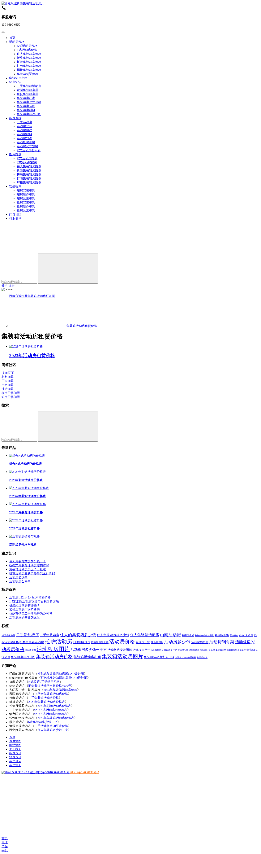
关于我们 (15, 749)
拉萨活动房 (58, 641)
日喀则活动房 (81, 642)
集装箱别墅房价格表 (236, 650)
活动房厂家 (143, 642)
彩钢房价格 (188, 635)
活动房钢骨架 (221, 641)
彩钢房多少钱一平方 (204, 635)
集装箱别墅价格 (27, 74)
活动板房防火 (157, 650)
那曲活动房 (194, 650)
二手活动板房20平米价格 (51, 726)
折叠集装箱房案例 (29, 170)
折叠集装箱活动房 (31, 642)
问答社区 (15, 214)
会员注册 (15, 765)
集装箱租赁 (202, 657)
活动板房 (242, 642)
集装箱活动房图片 (122, 656)
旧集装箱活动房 (100, 642)
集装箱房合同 (26, 106)
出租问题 (8, 385)
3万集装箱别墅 (8, 635)
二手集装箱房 (49, 635)
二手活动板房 (27, 635)
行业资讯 (15, 218)
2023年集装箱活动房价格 (26, 512)
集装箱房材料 (26, 110)
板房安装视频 (26, 202)
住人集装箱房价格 (29, 53)
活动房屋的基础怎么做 (24, 617)
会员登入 (15, 761)
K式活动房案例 (27, 158)
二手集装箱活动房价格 (43, 697)
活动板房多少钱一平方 (89, 650)
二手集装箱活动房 (29, 86)
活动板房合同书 (20, 581)
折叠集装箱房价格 (29, 57)
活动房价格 (16, 41)
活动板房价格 (26, 142)
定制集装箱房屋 (27, 90)
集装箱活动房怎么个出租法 (27, 569)
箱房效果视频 (26, 198)
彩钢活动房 (246, 635)
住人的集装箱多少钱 (78, 635)
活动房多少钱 (177, 641)
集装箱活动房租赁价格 (185, 657)
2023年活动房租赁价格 (32, 355)
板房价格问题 (11, 393)
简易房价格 (183, 650)
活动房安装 (24, 126)
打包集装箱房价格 (29, 66)
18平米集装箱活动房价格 (51, 693)
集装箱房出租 (18, 78)
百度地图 (15, 741)
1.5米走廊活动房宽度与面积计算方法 (34, 601)
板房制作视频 (26, 206)
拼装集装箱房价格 (29, 62)
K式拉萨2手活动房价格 (44, 681)
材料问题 (8, 377)
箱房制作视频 (26, 194)
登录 (5, 285)
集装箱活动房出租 (87, 657)
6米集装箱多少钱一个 (42, 722)
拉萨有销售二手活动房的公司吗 (30, 613)
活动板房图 (30, 650)
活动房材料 (24, 134)
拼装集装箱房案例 (29, 174)
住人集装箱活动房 (144, 635)
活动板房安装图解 (120, 649)
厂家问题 (8, 381)
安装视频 (15, 186)
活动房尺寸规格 (27, 146)
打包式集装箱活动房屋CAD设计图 (60, 673)
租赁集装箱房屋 (27, 94)
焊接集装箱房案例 (29, 182)
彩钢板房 (234, 635)
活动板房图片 (53, 649)
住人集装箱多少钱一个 (52, 730)
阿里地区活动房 (207, 650)
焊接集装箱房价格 (29, 70)
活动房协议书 (18, 577)
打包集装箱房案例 (29, 178)
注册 (11, 285)
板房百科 (15, 118)
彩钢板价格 (222, 635)
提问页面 (8, 372)
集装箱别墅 (221, 650)
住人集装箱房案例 (29, 166)
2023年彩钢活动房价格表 (26, 480)
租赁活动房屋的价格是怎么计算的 (32, 573)
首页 (12, 37)
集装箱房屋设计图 (29, 114)
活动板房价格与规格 (23, 544)
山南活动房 (170, 634)
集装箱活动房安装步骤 (159, 657)
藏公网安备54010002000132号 (49, 772)
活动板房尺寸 (141, 649)
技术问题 (8, 389)
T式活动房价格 (27, 49)
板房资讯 (15, 753)
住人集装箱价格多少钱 (113, 635)
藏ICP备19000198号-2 (84, 772)
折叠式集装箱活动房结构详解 (29, 565)
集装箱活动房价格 (54, 656)
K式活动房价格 (27, 45)
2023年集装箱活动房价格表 (27, 496)
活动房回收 (24, 130)
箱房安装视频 (26, 190)
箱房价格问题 (11, 397)
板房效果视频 (26, 210)
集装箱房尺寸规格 (29, 102)
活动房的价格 (199, 642)
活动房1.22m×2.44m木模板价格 (30, 597)
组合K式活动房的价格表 (25, 463)
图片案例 (15, 154)
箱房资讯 (15, 757)
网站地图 (15, 745)
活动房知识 (24, 138)
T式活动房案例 (27, 162)
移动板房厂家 (170, 650)
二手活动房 (24, 122)
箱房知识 (15, 82)
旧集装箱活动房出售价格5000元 (49, 685)
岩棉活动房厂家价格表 (24, 609)
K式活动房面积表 (29, 150)
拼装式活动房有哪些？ (24, 605)
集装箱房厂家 (26, 98)
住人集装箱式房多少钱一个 (27, 561)
